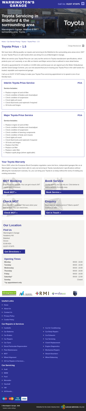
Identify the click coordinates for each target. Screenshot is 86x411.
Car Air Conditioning (52, 328)
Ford (5, 376)
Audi (5, 369)
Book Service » (53, 192)
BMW (6, 373)
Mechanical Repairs (52, 350)
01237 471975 (69, 4)
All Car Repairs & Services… (14, 361)
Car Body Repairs (51, 331)
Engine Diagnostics (52, 346)
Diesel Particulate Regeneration (15, 346)
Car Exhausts (50, 335)
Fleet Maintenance (10, 350)
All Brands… (8, 391)
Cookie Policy (9, 319)
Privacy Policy (9, 316)
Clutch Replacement (52, 342)
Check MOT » (10, 213)
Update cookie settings (9, 408)
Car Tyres (7, 342)
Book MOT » (10, 192)
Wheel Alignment (10, 357)
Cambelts (7, 328)
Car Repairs (8, 339)
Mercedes (7, 380)
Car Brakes (8, 335)
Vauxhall (7, 384)
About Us (7, 308)
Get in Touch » (53, 213)
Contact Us (8, 312)
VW (5, 387)
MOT (6, 353)
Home (6, 305)
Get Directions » (13, 251)
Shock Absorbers (51, 353)
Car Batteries (9, 331)
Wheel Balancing (51, 357)
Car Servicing (50, 339)
